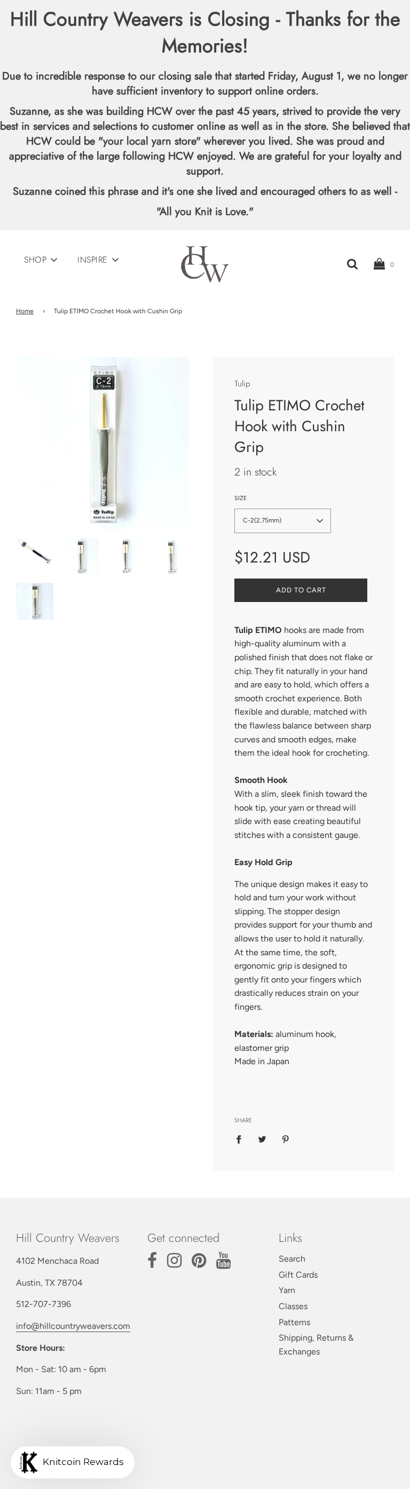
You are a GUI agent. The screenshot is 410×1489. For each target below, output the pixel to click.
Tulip (242, 384)
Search (292, 1259)
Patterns (294, 1322)
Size (240, 498)
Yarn (287, 1290)
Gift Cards (298, 1275)
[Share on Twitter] (262, 1139)
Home (25, 311)
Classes (293, 1306)
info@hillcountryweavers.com (73, 1326)
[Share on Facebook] (241, 1139)
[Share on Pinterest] (285, 1139)
